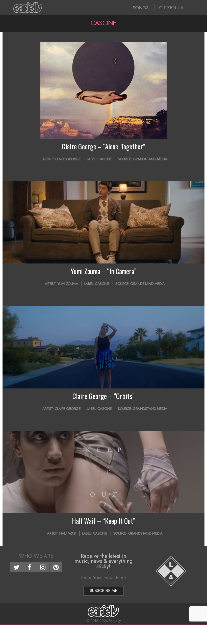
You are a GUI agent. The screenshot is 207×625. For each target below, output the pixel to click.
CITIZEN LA (171, 7)
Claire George (68, 158)
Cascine (104, 158)
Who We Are (36, 556)
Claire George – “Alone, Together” (103, 146)
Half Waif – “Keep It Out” (103, 521)
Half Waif (67, 533)
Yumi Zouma (67, 283)
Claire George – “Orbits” (103, 396)
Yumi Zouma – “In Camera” (103, 271)
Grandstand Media (150, 158)
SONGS (141, 7)
